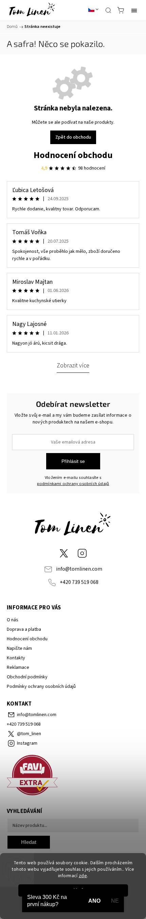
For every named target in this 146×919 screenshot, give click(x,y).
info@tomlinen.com (79, 569)
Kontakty (16, 658)
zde (83, 875)
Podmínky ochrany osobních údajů (41, 686)
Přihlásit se (73, 461)
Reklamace (18, 667)
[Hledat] (108, 10)
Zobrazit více (73, 365)
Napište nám (19, 648)
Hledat (28, 842)
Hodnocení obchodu (73, 155)
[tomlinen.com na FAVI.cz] (73, 776)
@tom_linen (64, 553)
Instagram (82, 553)
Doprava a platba (24, 629)
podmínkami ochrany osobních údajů (73, 484)
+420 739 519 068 (79, 582)
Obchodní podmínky (27, 677)
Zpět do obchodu (73, 137)
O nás (12, 620)
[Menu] (134, 10)
